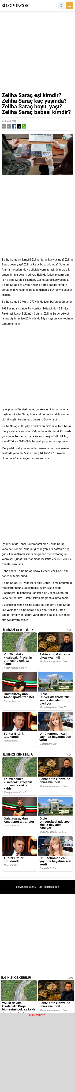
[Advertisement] (37, 53)
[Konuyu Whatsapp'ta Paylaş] (24, 126)
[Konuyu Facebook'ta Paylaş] (14, 126)
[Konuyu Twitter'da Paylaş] (19, 126)
